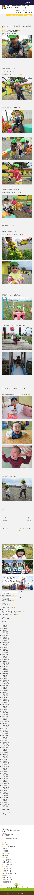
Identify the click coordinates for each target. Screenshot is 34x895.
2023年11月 (5, 682)
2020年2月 (5, 759)
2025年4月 (5, 652)
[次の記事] (24, 517)
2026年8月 (5, 625)
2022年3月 (5, 716)
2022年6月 (5, 711)
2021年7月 (5, 730)
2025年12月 (5, 639)
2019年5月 (5, 775)
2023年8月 (5, 687)
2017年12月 (5, 804)
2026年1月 (5, 637)
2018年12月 (5, 783)
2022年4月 (5, 714)
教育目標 (5, 844)
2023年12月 (5, 680)
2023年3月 (5, 695)
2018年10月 (5, 787)
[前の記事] (9, 517)
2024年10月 (5, 663)
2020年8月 (5, 749)
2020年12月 (5, 742)
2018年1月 (5, 802)
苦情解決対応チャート (9, 862)
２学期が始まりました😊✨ (10, 614)
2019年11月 (5, 764)
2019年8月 (5, 770)
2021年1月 (5, 740)
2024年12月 (5, 659)
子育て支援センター (9, 864)
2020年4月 (5, 756)
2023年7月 (5, 689)
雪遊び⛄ (6, 528)
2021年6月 (5, 732)
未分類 (4, 814)
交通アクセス (7, 868)
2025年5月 (5, 651)
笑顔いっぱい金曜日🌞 (8, 607)
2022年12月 (5, 701)
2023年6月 (5, 690)
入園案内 (28, 15)
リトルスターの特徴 (9, 846)
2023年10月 (5, 683)
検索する (20, 591)
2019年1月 (5, 782)
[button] (29, 2)
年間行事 (5, 851)
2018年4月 (5, 797)
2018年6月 (5, 794)
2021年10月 (5, 725)
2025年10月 (5, 642)
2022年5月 (5, 713)
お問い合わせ (14, 15)
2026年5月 (5, 630)
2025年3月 (5, 654)
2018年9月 (5, 789)
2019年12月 (5, 763)
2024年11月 (5, 661)
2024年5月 (5, 671)
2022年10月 (5, 704)
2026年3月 (5, 633)
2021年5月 (5, 733)
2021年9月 (5, 726)
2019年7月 (5, 771)
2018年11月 (5, 785)
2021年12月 (5, 721)
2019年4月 (5, 776)
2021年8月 (5, 728)
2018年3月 (5, 799)
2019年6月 (5, 773)
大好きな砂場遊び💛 (8, 595)
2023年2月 (5, 697)
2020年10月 (5, 745)
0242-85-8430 (8, 835)
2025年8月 (5, 646)
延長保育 (5, 857)
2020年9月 (5, 747)
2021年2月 (5, 739)
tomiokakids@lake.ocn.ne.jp (11, 838)
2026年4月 (5, 632)
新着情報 (5, 866)
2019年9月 (5, 768)
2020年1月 (5, 761)
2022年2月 (5, 718)
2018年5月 (5, 795)
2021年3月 (5, 737)
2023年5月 (5, 692)
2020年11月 (5, 744)
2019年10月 (5, 766)
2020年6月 (5, 752)
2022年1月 (5, 720)
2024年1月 (5, 678)
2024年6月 (5, 670)
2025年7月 (5, 647)
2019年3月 (5, 778)
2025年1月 (5, 658)
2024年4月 (5, 673)
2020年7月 (5, 751)
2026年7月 (5, 627)
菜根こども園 (7, 877)
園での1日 (6, 848)
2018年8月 (5, 790)
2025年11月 (5, 640)
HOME (5, 842)
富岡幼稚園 (6, 875)
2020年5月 (5, 754)
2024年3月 (5, 675)
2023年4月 (5, 694)
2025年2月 (5, 656)
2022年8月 (5, 708)
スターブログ (6, 813)
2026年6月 (5, 628)
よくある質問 (7, 860)
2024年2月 (5, 677)
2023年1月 (5, 699)
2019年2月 (5, 780)
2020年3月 (5, 757)
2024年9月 (5, 664)
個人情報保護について (9, 873)
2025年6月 (5, 649)
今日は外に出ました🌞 (24, 529)
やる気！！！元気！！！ (9, 613)
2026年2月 (5, 635)
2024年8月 (5, 666)
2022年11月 (5, 702)
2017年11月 (5, 806)
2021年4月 (5, 735)
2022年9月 (5, 706)
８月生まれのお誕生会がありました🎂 (13, 611)
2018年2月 (5, 801)
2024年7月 (5, 668)
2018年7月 (5, 792)
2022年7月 (5, 709)
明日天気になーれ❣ (7, 609)
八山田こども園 (7, 879)
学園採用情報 (7, 882)
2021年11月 (5, 723)
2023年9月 (5, 685)
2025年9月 (5, 644)
